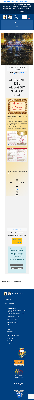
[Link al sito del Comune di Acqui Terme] (19, 352)
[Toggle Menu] (17, 27)
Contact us (8, 299)
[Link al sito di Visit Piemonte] (17, 383)
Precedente (17, 239)
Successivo (16, 242)
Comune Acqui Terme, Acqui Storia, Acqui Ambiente (16, 1)
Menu (17, 23)
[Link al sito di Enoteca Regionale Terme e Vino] (17, 373)
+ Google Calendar (16, 265)
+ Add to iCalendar (17, 268)
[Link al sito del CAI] (17, 394)
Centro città (17, 189)
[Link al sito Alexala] (17, 363)
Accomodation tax (10, 303)
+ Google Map (17, 229)
